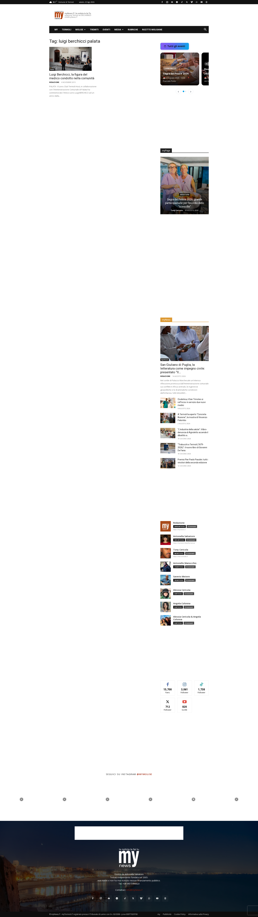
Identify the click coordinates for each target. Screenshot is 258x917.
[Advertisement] (154, 15)
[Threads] (206, 2)
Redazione (54, 82)
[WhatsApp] (196, 2)
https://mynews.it (179, 529)
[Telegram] (177, 2)
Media (117, 29)
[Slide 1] (183, 91)
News (52, 69)
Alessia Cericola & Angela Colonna (187, 618)
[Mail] (172, 2)
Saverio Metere (181, 576)
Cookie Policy (179, 914)
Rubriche (133, 29)
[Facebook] (162, 2)
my (56, 29)
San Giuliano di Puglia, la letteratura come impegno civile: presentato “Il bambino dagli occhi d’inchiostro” (184, 203)
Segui (184, 683)
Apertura (184, 195)
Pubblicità (167, 914)
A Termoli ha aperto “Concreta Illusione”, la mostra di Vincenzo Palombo (192, 417)
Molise (79, 29)
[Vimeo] (191, 2)
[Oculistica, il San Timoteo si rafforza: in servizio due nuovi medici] (167, 403)
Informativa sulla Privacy (198, 914)
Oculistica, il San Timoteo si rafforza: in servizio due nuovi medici (192, 402)
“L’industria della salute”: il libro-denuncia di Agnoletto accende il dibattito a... (193, 432)
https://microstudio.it (180, 556)
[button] (205, 29)
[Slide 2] (185, 91)
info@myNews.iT (134, 889)
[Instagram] (167, 2)
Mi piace (167, 683)
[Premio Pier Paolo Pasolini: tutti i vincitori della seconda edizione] (167, 463)
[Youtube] (201, 2)
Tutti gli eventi (176, 46)
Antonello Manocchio (184, 563)
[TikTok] (182, 2)
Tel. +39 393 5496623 (129, 883)
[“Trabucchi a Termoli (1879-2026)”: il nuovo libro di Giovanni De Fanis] (167, 448)
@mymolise (144, 774)
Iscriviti (185, 700)
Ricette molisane (152, 29)
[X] (187, 2)
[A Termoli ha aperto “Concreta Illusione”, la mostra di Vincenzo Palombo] (167, 418)
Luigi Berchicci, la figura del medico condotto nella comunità (71, 76)
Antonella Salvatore (184, 536)
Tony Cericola (180, 549)
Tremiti (94, 29)
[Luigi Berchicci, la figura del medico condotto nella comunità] (73, 59)
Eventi (106, 29)
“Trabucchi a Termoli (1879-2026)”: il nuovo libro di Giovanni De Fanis (192, 447)
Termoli (66, 29)
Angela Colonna (181, 603)
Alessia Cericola (181, 590)
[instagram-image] (21, 799)
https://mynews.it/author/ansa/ (184, 543)
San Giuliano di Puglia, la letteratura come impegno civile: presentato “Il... (182, 368)
